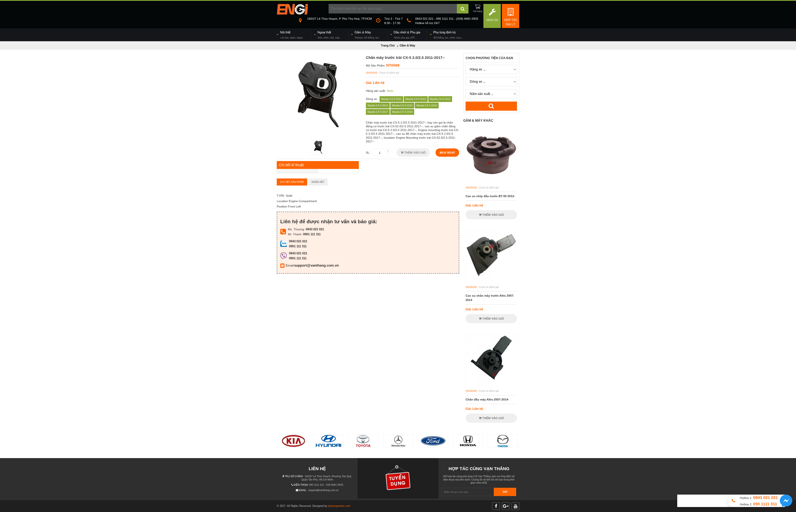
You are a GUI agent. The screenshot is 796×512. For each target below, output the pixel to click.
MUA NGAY (447, 152)
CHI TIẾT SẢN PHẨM (292, 182)
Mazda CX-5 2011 (391, 99)
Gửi (505, 491)
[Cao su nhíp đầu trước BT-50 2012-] (491, 181)
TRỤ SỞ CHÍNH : (294, 476)
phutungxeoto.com (339, 505)
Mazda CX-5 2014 (378, 105)
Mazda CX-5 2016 (426, 105)
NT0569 (392, 65)
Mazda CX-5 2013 (440, 99)
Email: (290, 265)
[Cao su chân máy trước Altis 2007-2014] (491, 280)
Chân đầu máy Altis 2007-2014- (487, 399)
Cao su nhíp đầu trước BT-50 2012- (490, 196)
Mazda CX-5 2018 (402, 111)
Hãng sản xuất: (376, 90)
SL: (368, 152)
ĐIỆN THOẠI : (301, 484)
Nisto (390, 90)
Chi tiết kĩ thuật (291, 165)
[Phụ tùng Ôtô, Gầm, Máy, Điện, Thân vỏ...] (292, 13)
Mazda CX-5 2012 (415, 99)
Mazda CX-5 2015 (402, 105)
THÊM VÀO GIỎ (414, 152)
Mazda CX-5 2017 (378, 111)
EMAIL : (303, 490)
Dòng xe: (372, 99)
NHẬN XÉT (318, 182)
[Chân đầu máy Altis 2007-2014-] (491, 384)
